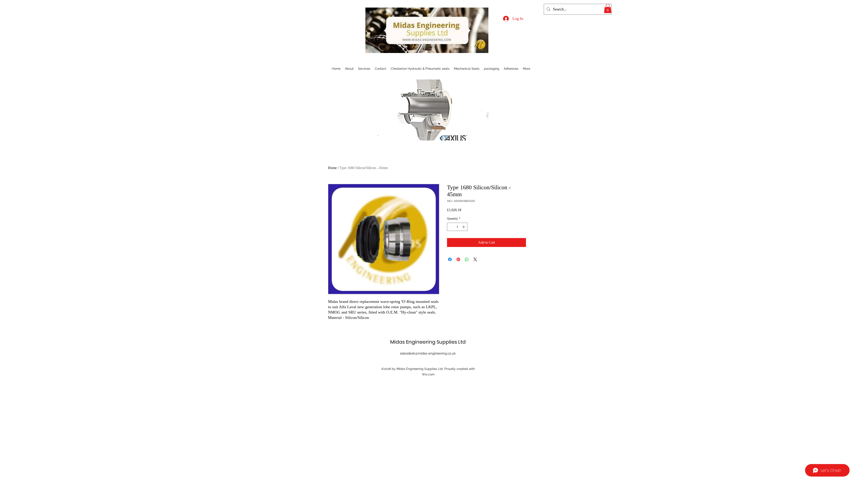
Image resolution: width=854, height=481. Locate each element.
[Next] (482, 110)
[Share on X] (475, 259)
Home (332, 168)
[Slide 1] (428, 130)
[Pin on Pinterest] (458, 259)
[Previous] (384, 110)
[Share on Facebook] (450, 259)
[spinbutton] (457, 227)
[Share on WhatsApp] (466, 259)
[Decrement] (450, 227)
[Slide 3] (438, 130)
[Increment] (464, 227)
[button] (608, 8)
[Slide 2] (433, 130)
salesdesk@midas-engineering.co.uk (428, 353)
